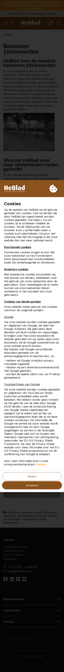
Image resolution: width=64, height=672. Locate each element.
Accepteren (32, 485)
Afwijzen (32, 476)
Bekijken (41, 464)
